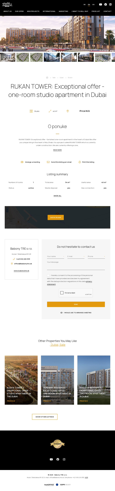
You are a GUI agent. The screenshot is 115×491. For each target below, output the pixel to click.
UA (93, 4)
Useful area (86, 182)
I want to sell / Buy (80, 11)
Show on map (55, 217)
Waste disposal (51, 188)
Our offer (19, 11)
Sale (54, 78)
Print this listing (88, 162)
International (49, 11)
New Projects (33, 11)
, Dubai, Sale (57, 345)
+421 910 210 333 (23, 259)
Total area (49, 182)
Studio (70, 78)
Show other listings (45, 417)
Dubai (62, 78)
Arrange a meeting (32, 162)
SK (85, 4)
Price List (96, 11)
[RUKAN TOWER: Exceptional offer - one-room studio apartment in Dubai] (57, 29)
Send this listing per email (61, 162)
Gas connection (87, 188)
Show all (57, 196)
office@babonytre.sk (23, 263)
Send (76, 304)
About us (7, 11)
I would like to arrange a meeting (78, 313)
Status (11, 188)
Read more (57, 150)
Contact (108, 11)
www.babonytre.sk (21, 271)
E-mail (69, 256)
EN (89, 4)
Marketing (63, 11)
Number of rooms (16, 182)
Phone (90, 256)
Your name (51, 256)
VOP (86, 477)
